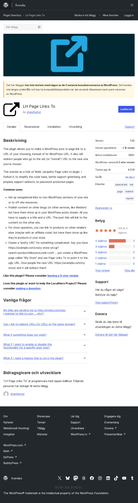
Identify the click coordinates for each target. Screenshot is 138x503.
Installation (54, 126)
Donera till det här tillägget (111, 334)
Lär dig (75, 416)
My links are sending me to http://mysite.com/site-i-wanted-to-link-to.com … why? (34, 312)
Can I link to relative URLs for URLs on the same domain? (39, 324)
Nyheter (8, 422)
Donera (110, 428)
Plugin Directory (12, 15)
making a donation (28, 288)
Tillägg (41, 428)
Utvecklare (77, 428)
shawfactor (34, 112)
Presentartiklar (115, 434)
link (131, 184)
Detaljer (11, 126)
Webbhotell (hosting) (16, 428)
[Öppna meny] (132, 5)
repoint (129, 198)
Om (5, 416)
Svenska (16, 478)
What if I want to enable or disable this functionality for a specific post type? (27, 346)
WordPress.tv (81, 434)
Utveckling (75, 126)
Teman (41, 422)
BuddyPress (12, 463)
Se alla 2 (130, 177)
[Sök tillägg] (39, 27)
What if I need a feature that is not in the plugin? (33, 358)
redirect (129, 191)
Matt (8, 451)
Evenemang (111, 422)
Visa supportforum (106, 302)
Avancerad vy (103, 208)
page (120, 191)
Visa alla (130, 270)
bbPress (10, 457)
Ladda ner (126, 109)
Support (130, 126)
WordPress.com (14, 445)
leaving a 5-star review (62, 275)
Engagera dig (112, 416)
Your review (102, 270)
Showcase (43, 416)
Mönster (42, 434)
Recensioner (32, 126)
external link (121, 184)
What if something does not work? (24, 334)
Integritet (9, 434)
